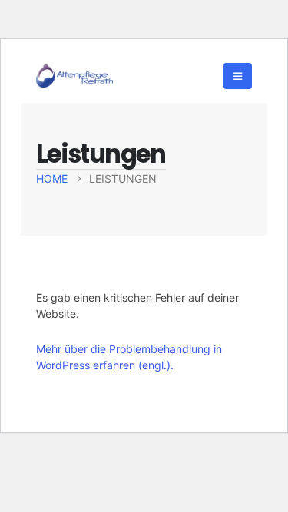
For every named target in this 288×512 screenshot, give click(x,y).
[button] (237, 76)
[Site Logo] (74, 76)
